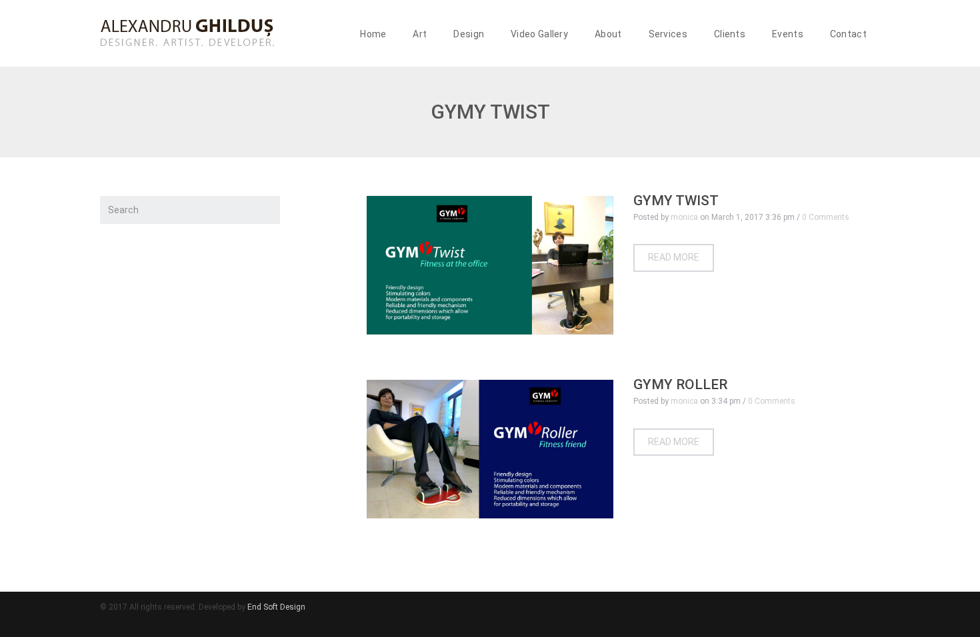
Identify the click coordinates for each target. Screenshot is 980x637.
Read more (673, 257)
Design (468, 34)
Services (668, 34)
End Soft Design (276, 607)
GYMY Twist (676, 201)
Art (420, 34)
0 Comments (825, 217)
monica (684, 217)
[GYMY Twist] (490, 265)
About (608, 34)
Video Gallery (539, 34)
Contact (848, 34)
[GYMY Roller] (490, 449)
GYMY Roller (680, 384)
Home (373, 34)
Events (787, 34)
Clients (729, 34)
